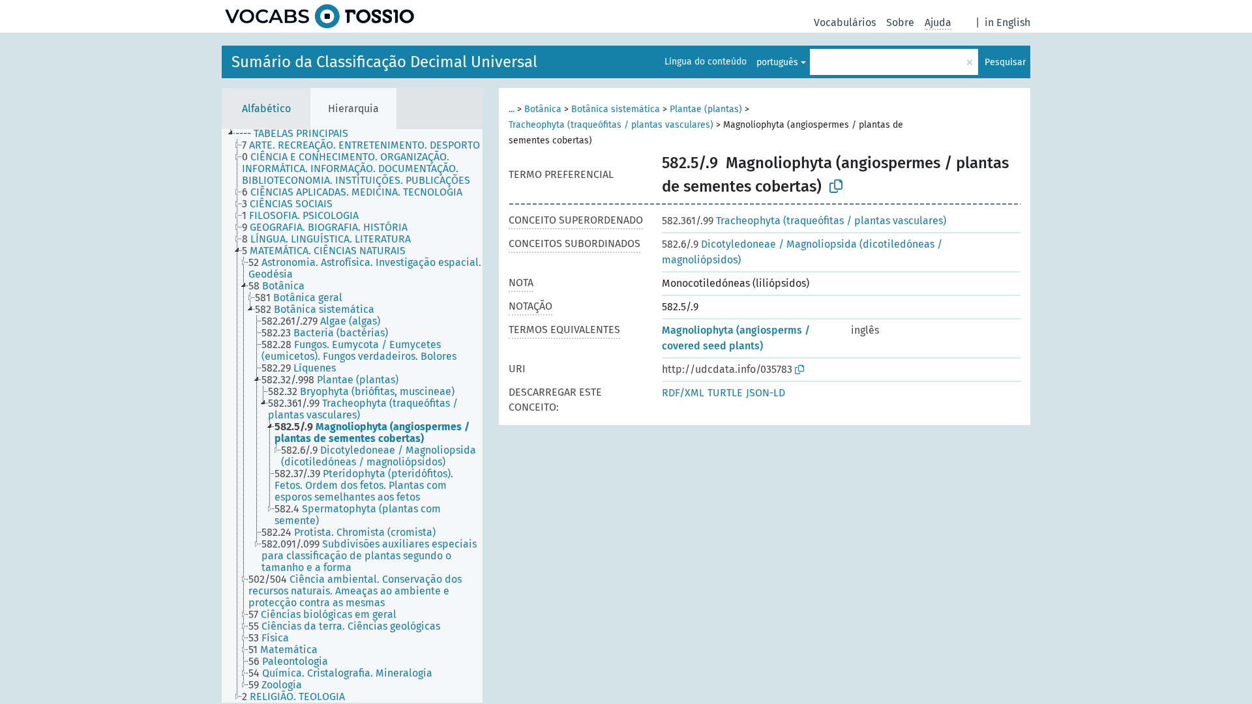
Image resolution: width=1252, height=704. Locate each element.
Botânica (542, 109)
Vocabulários (845, 22)
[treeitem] (297, 133)
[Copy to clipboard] (835, 186)
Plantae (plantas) (706, 109)
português (777, 62)
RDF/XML (683, 393)
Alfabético (266, 108)
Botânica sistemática (615, 109)
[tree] (352, 416)
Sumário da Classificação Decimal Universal (384, 62)
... (511, 109)
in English (1007, 22)
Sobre (900, 22)
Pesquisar (1005, 62)
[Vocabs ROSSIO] (319, 16)
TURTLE (725, 393)
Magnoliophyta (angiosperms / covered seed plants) (736, 338)
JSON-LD (765, 393)
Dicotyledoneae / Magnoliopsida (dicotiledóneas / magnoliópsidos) (802, 252)
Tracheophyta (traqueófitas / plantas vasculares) (611, 124)
